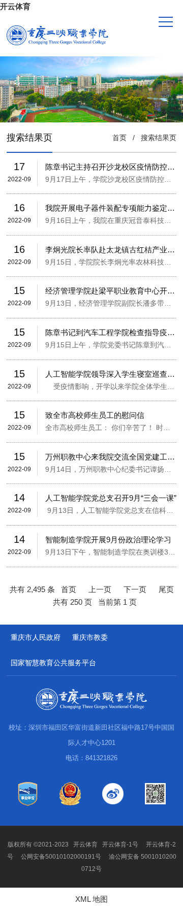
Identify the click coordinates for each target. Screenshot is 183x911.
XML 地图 (91, 899)
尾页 (166, 589)
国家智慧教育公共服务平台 (53, 663)
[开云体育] (57, 34)
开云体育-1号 (120, 844)
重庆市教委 (90, 637)
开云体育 (15, 6)
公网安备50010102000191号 (61, 856)
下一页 (135, 589)
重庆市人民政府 (35, 637)
